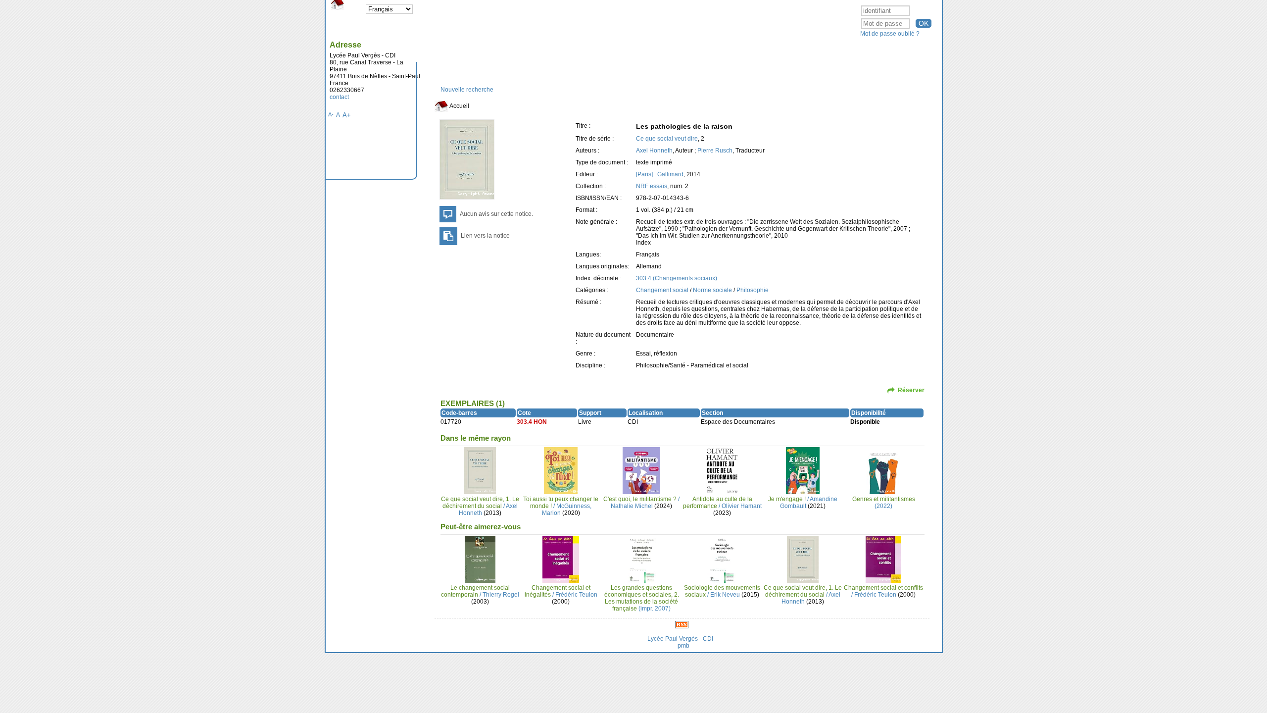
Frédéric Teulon (576, 594)
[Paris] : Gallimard (659, 174)
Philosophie (752, 290)
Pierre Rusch (714, 150)
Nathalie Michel (632, 506)
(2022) (883, 502)
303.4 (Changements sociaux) (676, 278)
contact (339, 97)
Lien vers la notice (485, 235)
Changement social (662, 290)
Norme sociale (712, 290)
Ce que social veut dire (667, 138)
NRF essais (651, 186)
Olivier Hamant (742, 506)
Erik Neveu (725, 594)
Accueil (458, 105)
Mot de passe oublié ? (890, 33)
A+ (346, 115)
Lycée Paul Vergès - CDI (680, 638)
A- (331, 114)
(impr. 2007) (641, 598)
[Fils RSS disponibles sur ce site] (681, 624)
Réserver (911, 390)
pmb (683, 645)
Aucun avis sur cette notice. (496, 213)
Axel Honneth (654, 150)
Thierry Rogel (501, 594)
